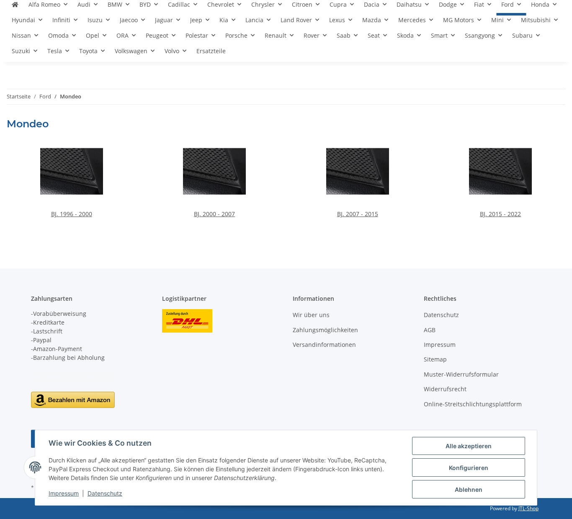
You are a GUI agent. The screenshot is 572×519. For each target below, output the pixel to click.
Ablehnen (468, 489)
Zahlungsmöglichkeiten (325, 330)
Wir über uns (311, 315)
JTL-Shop (528, 508)
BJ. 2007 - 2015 (357, 214)
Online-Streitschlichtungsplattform (473, 404)
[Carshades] (15, 7)
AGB (429, 330)
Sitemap (435, 359)
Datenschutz (105, 493)
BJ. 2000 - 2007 (214, 214)
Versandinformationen (324, 345)
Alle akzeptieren (469, 445)
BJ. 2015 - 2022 (500, 214)
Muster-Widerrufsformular (461, 374)
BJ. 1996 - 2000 (71, 214)
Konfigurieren (468, 467)
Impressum (64, 493)
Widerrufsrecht (445, 389)
